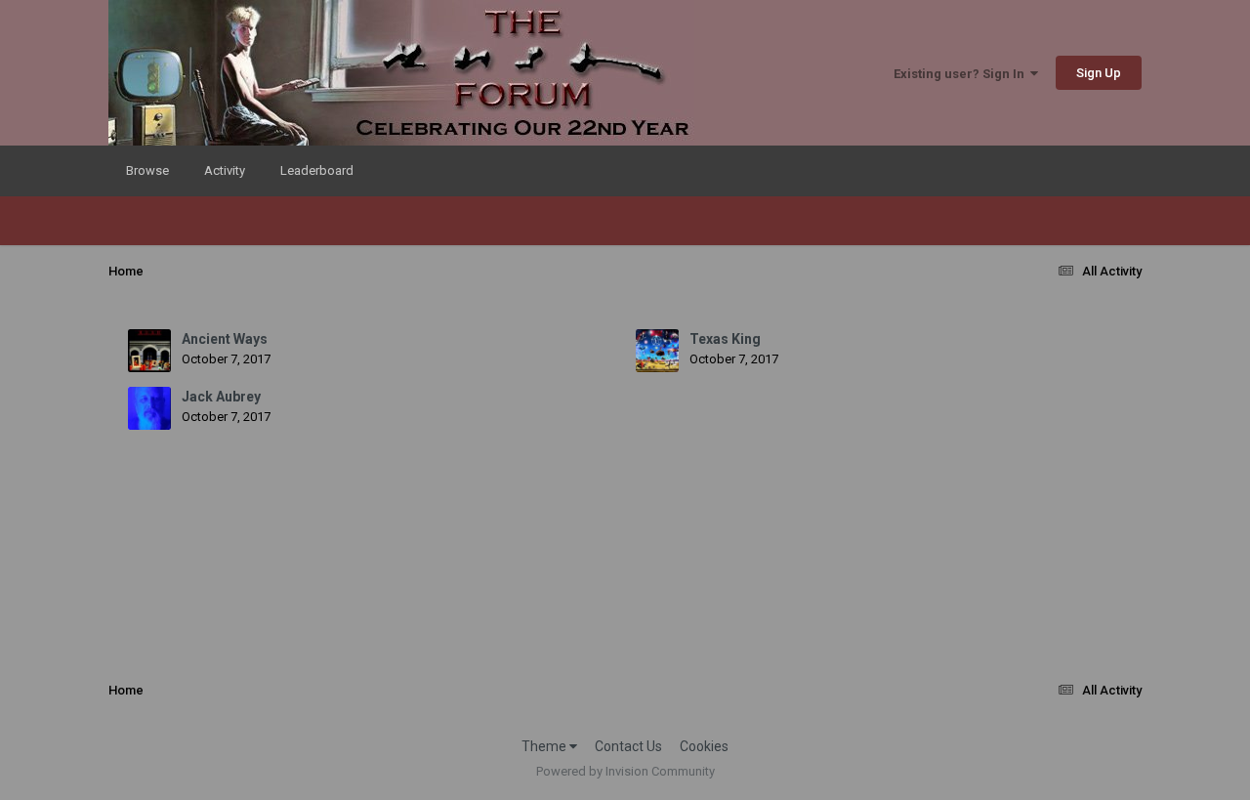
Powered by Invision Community (625, 771)
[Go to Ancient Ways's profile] (149, 350)
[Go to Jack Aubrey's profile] (149, 408)
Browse (147, 170)
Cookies (704, 746)
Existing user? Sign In (962, 73)
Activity (224, 170)
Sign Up (1098, 72)
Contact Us (628, 746)
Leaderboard (317, 170)
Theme (545, 746)
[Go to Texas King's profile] (657, 350)
